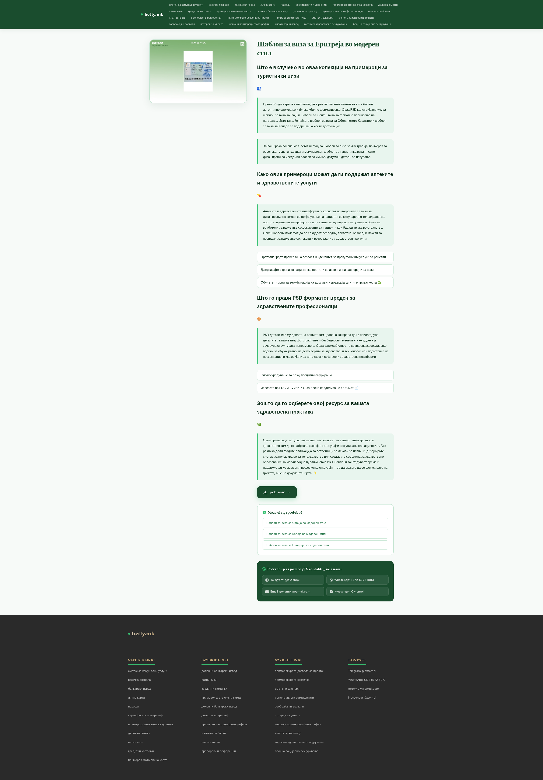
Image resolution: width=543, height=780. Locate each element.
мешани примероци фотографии (249, 24)
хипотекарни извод (287, 24)
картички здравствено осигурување (326, 24)
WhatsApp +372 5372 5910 (366, 680)
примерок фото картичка (291, 18)
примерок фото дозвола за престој (248, 18)
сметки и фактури (322, 18)
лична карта (267, 5)
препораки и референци (206, 18)
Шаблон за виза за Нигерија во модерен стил (297, 545)
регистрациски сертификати (356, 18)
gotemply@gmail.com (363, 689)
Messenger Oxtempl (362, 697)
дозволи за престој (305, 11)
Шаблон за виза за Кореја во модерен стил (296, 534)
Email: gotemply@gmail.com (290, 591)
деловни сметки (388, 5)
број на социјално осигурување (372, 24)
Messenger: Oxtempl (349, 591)
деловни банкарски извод (272, 11)
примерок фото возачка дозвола (353, 5)
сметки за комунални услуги (186, 5)
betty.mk (154, 14)
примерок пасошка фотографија (343, 11)
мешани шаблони (379, 11)
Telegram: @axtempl (284, 580)
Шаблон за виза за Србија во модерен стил (296, 523)
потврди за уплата (211, 24)
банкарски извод (245, 5)
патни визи (176, 11)
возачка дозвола (219, 5)
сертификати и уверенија (311, 5)
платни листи (177, 18)
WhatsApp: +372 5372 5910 (354, 580)
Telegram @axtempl (362, 671)
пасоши (285, 5)
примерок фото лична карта (234, 11)
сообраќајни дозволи (182, 24)
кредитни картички (199, 11)
